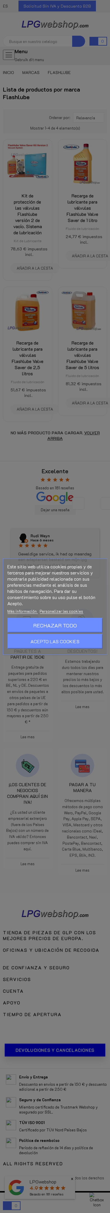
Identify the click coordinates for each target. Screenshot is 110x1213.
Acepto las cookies (55, 641)
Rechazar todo (55, 625)
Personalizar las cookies (61, 610)
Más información (22, 610)
